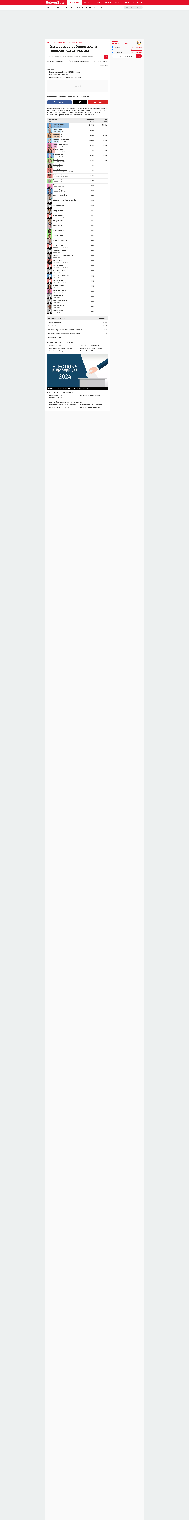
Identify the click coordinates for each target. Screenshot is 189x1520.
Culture (96, 2)
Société (59, 7)
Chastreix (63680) (61, 61)
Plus (126, 2)
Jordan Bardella (58, 124)
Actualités (74, 2)
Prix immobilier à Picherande (90, 395)
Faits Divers (69, 7)
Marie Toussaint (58, 160)
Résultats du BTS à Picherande (90, 407)
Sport (86, 2)
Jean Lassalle (58, 130)
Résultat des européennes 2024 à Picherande (64, 72)
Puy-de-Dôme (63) (86, 351)
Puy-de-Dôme (77, 42)
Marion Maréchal (59, 155)
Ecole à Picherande (55, 398)
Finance (108, 2)
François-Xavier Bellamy (61, 140)
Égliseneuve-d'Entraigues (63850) (80, 61)
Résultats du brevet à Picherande (91, 405)
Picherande (53, 77)
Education (79, 7)
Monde (88, 7)
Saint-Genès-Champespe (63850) (91, 345)
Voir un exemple (136, 47)
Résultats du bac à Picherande (59, 407)
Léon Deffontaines (60, 170)
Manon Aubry (58, 150)
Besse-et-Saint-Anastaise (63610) (91, 348)
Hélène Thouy (58, 165)
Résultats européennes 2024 (60, 42)
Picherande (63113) (55, 395)
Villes (96, 7)
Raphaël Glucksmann (60, 145)
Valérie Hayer (57, 135)
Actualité (116, 47)
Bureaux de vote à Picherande (59, 75)
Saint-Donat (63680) (100, 61)
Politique (50, 7)
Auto (117, 2)
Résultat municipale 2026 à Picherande (62, 405)
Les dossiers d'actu (119, 52)
